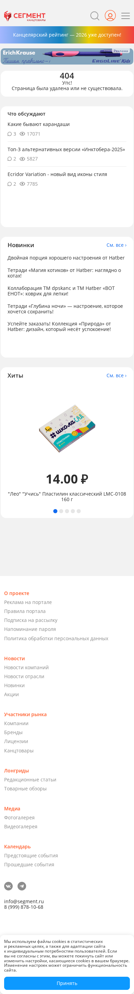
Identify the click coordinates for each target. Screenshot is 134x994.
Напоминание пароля (30, 629)
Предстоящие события (31, 855)
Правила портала (25, 611)
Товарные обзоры (25, 788)
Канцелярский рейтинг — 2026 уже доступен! (67, 34)
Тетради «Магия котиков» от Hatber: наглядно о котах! (64, 273)
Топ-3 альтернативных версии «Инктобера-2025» (66, 149)
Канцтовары (19, 750)
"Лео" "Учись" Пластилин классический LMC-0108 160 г (67, 496)
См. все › (116, 245)
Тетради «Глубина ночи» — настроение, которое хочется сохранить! (65, 309)
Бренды (13, 732)
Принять (67, 983)
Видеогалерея (20, 826)
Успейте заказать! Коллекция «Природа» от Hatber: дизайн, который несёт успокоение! (59, 326)
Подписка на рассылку (30, 620)
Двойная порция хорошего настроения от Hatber (66, 257)
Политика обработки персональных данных (56, 638)
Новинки (14, 685)
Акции (11, 694)
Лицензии (16, 741)
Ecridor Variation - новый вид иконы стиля (57, 174)
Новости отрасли (24, 676)
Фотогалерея (19, 817)
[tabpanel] (67, 444)
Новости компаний (26, 667)
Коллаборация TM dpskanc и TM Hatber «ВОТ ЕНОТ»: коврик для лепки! (61, 291)
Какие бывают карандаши (39, 124)
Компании (16, 723)
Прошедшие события (29, 864)
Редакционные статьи (30, 779)
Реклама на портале (28, 602)
